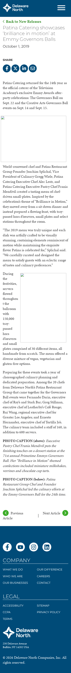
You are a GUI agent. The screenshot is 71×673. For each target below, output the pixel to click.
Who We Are (13, 576)
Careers (43, 576)
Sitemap (43, 605)
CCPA (6, 612)
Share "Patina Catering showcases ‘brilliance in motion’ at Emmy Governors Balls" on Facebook (7, 68)
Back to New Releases (23, 21)
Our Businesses (15, 583)
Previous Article (13, 516)
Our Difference (49, 569)
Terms (7, 619)
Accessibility (13, 605)
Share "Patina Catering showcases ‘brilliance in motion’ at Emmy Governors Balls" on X (15, 68)
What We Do (13, 569)
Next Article (51, 513)
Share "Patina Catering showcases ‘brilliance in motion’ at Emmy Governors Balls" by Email (33, 68)
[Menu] (61, 8)
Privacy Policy (48, 612)
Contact (43, 583)
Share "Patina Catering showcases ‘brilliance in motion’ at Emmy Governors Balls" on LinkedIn (24, 68)
